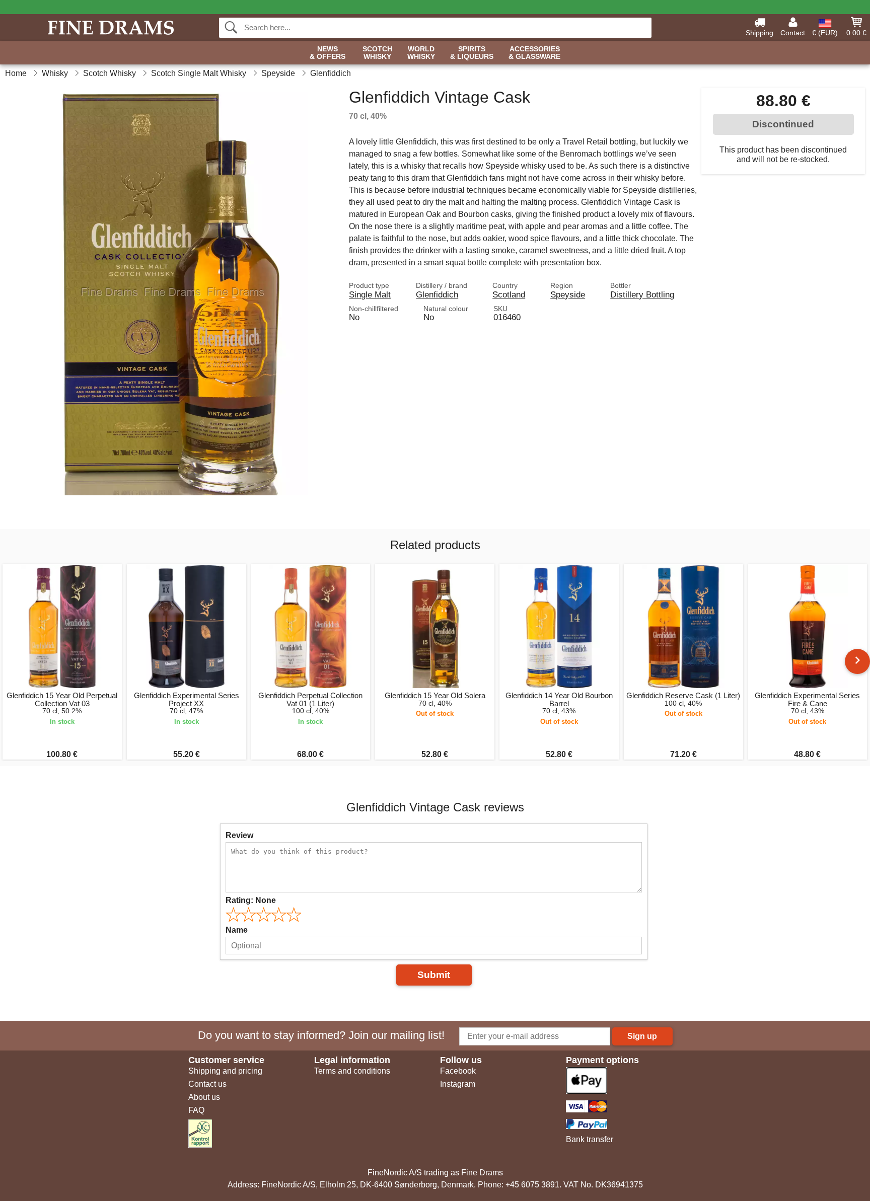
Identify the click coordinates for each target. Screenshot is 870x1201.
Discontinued (783, 124)
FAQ (196, 1110)
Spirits (471, 53)
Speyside (567, 294)
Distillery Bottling (642, 294)
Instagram (457, 1084)
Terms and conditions (352, 1071)
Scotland (508, 294)
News (327, 53)
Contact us (207, 1084)
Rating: (251, 900)
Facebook (458, 1071)
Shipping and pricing (225, 1071)
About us (204, 1097)
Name (237, 930)
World (421, 53)
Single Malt (370, 294)
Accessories (534, 53)
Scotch (377, 53)
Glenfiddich (437, 294)
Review (239, 835)
